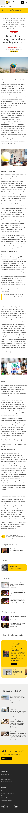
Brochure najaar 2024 (6, 784)
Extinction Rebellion (13, 122)
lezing (11, 499)
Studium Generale (11, 10)
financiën (4, 341)
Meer (13, 664)
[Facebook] (7, 806)
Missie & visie (4, 790)
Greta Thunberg (15, 119)
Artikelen (10, 6)
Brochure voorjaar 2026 (6, 777)
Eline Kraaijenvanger (12, 47)
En (26, 2)
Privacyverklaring (5, 798)
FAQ (2, 795)
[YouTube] (11, 806)
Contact (4, 787)
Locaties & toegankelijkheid (7, 793)
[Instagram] (3, 806)
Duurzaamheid (14, 51)
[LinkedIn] (16, 806)
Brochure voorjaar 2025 (6, 781)
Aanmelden (5, 758)
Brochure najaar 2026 (6, 774)
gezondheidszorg (19, 339)
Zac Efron (20, 124)
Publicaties (5, 771)
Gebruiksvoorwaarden (6, 800)
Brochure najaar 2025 (6, 779)
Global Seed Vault (6, 324)
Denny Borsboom (18, 501)
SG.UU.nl (3, 6)
